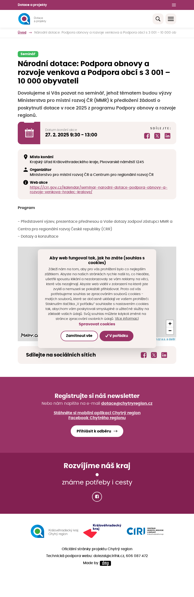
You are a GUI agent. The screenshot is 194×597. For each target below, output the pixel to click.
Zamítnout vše (79, 336)
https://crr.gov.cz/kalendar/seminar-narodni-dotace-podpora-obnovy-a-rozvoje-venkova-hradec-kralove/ (99, 190)
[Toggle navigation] (170, 18)
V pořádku (118, 336)
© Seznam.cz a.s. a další (159, 339)
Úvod (22, 32)
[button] (169, 323)
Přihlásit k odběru (94, 431)
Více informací (127, 318)
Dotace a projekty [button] (32, 5)
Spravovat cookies (97, 324)
